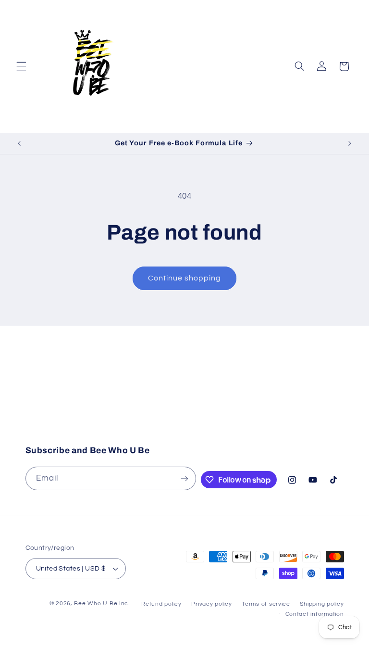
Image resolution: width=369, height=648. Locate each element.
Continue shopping (184, 278)
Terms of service (266, 604)
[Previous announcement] (19, 143)
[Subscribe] (264, 412)
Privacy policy (211, 604)
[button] (21, 66)
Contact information (314, 614)
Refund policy (161, 604)
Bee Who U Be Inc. (102, 603)
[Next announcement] (349, 143)
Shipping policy (322, 604)
